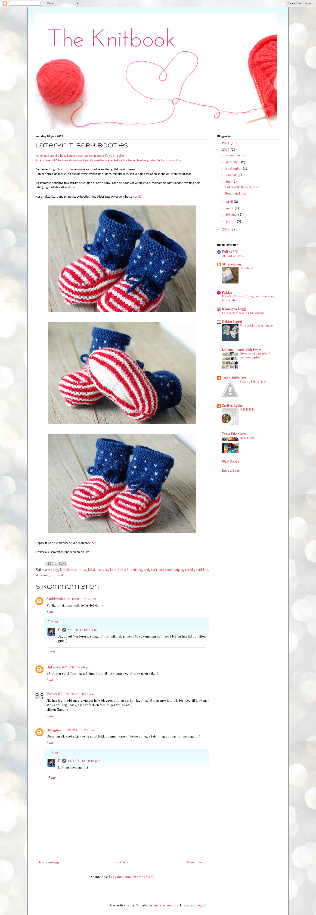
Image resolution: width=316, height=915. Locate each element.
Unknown (53, 667)
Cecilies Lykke (232, 406)
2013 (226, 149)
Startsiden (122, 862)
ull (52, 575)
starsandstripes (171, 570)
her (94, 543)
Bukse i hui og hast (253, 381)
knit (113, 570)
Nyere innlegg (49, 862)
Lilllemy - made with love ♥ (241, 350)
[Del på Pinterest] (64, 563)
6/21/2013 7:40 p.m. (77, 667)
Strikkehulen (55, 599)
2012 (226, 229)
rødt (154, 570)
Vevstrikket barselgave (256, 325)
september (234, 168)
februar (232, 214)
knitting (136, 570)
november (233, 162)
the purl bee (231, 470)
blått (91, 570)
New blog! (247, 437)
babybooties (68, 570)
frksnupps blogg (234, 309)
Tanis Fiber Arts (234, 434)
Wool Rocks (230, 462)
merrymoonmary (166, 905)
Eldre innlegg (195, 862)
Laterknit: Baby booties (242, 187)
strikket (202, 570)
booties (102, 570)
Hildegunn (54, 730)
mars (230, 208)
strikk (189, 570)
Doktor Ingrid (232, 322)
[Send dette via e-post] (47, 563)
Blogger (201, 905)
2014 (226, 143)
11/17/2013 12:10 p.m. (84, 761)
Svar (49, 611)
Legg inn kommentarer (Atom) (132, 877)
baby (54, 570)
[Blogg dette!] (51, 563)
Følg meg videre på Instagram (243, 312)
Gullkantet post (233, 255)
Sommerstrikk (235, 193)
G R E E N (247, 409)
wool (59, 575)
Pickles (227, 292)
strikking (42, 575)
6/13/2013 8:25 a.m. (82, 630)
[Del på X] (56, 563)
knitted (123, 570)
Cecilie (137, 197)
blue (83, 570)
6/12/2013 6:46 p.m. (82, 599)
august (231, 175)
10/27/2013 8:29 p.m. (79, 730)
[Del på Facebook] (60, 563)
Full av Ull (54, 694)
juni (229, 181)
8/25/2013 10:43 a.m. (79, 694)
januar (231, 221)
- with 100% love (234, 378)
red (146, 570)
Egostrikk (247, 268)
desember (233, 155)
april (230, 201)
